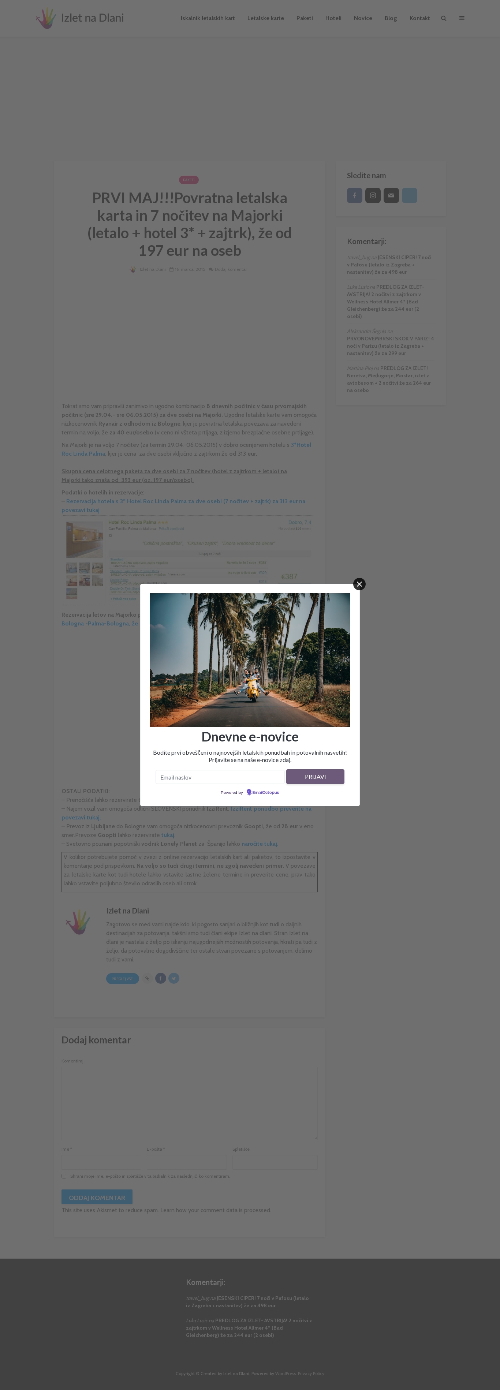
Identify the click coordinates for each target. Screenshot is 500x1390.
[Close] (359, 584)
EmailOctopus (266, 793)
